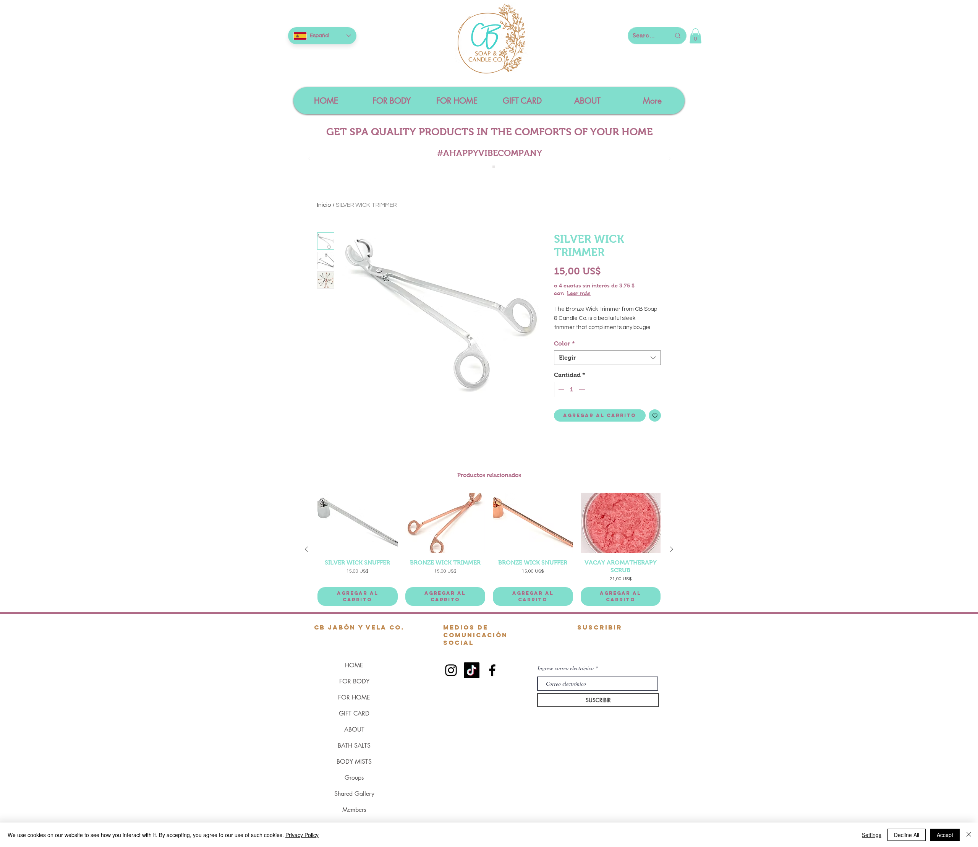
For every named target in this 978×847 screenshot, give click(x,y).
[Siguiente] (671, 549)
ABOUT (354, 729)
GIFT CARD (354, 713)
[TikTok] (471, 670)
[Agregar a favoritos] (655, 415)
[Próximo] (670, 159)
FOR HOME (354, 697)
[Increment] (582, 389)
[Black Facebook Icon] (492, 670)
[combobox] (607, 357)
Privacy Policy (302, 835)
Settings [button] (871, 835)
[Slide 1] (485, 167)
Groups (354, 778)
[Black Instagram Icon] (451, 670)
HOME (354, 665)
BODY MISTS (354, 762)
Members (354, 810)
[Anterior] (306, 549)
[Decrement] (560, 389)
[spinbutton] (571, 389)
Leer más (579, 293)
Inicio (324, 205)
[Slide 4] (493, 167)
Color (564, 343)
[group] (489, 549)
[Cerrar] (968, 835)
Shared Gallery (354, 794)
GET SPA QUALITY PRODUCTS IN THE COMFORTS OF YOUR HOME (489, 132)
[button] (695, 35)
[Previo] (309, 159)
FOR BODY (354, 681)
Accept (945, 835)
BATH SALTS (354, 746)
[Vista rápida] (357, 523)
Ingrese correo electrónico (566, 668)
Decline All (906, 835)
